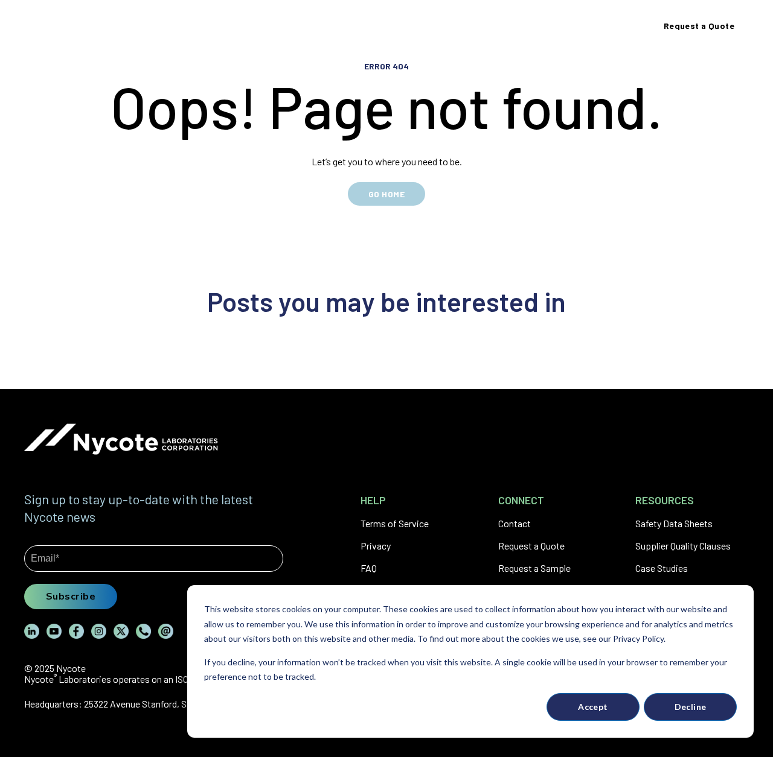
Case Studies (661, 568)
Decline (691, 707)
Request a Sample (534, 568)
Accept (593, 707)
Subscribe (70, 596)
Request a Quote (531, 545)
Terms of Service (395, 523)
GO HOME (386, 194)
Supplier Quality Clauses (683, 545)
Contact (514, 523)
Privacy (376, 545)
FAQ (369, 568)
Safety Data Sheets (674, 523)
